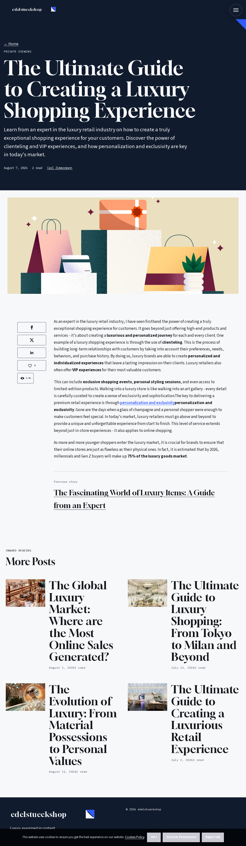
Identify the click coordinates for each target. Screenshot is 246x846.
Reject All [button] (213, 837)
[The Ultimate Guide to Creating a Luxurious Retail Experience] (147, 697)
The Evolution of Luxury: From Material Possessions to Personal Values (83, 725)
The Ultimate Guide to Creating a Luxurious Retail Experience (205, 719)
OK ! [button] (154, 837)
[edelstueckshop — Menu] (236, 10)
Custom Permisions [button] (181, 837)
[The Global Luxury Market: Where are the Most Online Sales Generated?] (25, 593)
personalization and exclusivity (147, 403)
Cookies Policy (134, 837)
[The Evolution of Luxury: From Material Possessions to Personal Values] (25, 697)
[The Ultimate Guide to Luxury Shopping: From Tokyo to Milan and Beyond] (147, 593)
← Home (11, 43)
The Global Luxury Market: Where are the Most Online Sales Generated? (81, 621)
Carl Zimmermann (59, 168)
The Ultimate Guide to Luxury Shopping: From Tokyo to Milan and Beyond (205, 621)
